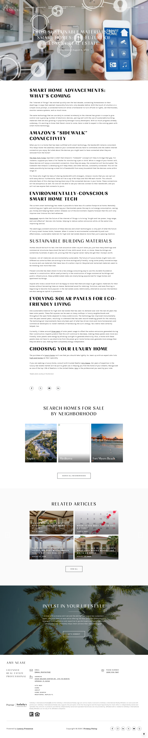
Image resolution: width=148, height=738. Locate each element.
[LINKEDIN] (123, 729)
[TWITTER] (129, 729)
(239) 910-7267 (112, 672)
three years (55, 331)
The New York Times (38, 158)
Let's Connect (74, 634)
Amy (76, 368)
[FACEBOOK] (112, 729)
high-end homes (36, 358)
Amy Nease (85, 363)
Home (37, 688)
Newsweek (34, 218)
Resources (41, 7)
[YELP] (139, 729)
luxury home (50, 355)
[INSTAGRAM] (118, 729)
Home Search (51, 7)
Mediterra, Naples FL (44, 694)
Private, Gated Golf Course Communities (93, 7)
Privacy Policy (90, 729)
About (38, 690)
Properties (29, 7)
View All (74, 569)
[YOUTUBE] (134, 729)
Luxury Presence (25, 729)
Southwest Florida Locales (67, 7)
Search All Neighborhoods (74, 476)
